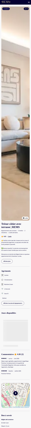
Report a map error (25, 407)
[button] (18, 397)
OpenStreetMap (16, 407)
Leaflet (10, 407)
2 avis (9, 236)
